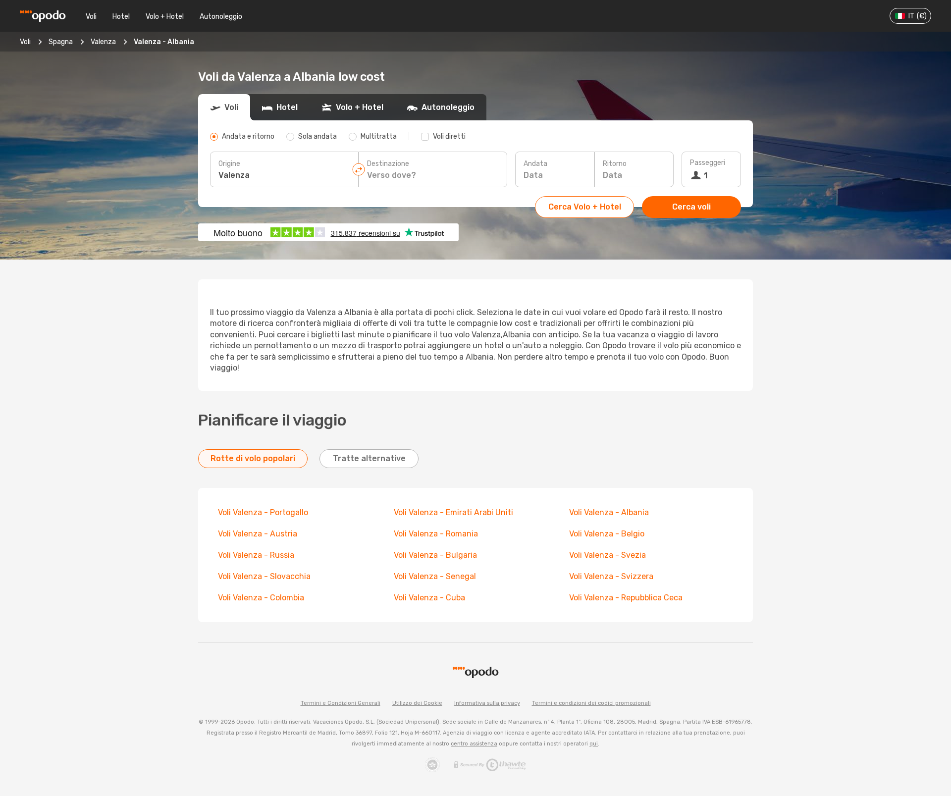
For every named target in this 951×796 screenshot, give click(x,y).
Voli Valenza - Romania (436, 533)
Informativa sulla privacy (487, 703)
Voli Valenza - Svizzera (611, 576)
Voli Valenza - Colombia (261, 597)
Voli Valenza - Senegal (435, 576)
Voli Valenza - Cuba (429, 597)
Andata (535, 163)
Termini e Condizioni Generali (340, 703)
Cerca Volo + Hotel (584, 207)
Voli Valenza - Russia (256, 555)
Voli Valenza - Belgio (606, 533)
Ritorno (615, 163)
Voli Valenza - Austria (257, 533)
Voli (91, 16)
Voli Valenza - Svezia (607, 555)
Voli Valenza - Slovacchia (264, 576)
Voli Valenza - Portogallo (263, 512)
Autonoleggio (221, 16)
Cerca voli (691, 207)
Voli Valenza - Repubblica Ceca (626, 597)
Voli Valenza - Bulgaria (435, 555)
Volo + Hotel (165, 16)
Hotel (121, 16)
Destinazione (388, 163)
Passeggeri (707, 163)
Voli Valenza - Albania (609, 512)
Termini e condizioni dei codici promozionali (591, 703)
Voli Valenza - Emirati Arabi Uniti (453, 512)
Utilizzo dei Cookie (417, 703)
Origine (229, 163)
